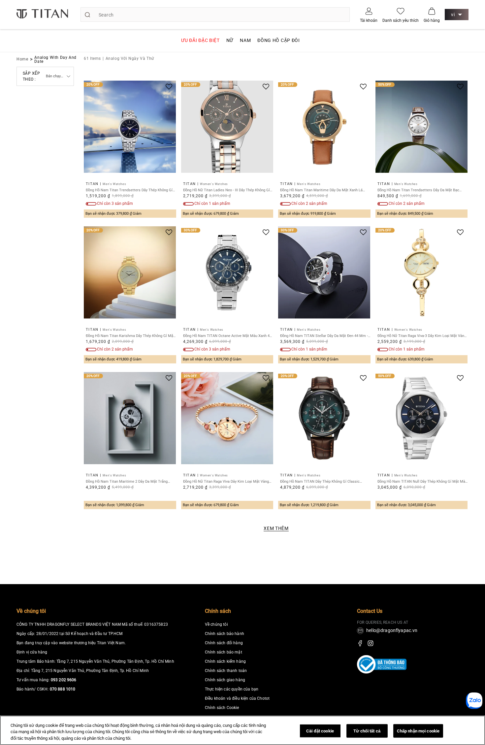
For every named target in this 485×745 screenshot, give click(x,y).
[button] (432, 11)
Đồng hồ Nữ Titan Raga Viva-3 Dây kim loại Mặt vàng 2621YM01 (421, 336)
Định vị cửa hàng (32, 652)
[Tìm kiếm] (87, 14)
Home (22, 59)
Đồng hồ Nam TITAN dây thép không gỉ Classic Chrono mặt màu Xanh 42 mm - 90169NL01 (320, 481)
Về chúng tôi (31, 611)
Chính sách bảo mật (223, 652)
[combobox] (215, 14)
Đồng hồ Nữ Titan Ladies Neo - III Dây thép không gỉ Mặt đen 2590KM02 (226, 190)
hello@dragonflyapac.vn (392, 630)
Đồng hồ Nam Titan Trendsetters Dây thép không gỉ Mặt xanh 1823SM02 (129, 190)
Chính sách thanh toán (226, 670)
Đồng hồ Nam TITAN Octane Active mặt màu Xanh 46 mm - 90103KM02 (227, 336)
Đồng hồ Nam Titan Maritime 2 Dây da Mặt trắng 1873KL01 (127, 481)
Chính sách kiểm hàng (225, 661)
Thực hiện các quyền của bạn (231, 689)
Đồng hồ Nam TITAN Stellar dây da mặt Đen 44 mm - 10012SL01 (324, 336)
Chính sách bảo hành (224, 633)
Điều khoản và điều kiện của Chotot (237, 698)
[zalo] (474, 706)
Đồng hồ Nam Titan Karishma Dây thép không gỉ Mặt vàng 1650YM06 (130, 336)
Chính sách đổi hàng (224, 643)
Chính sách (218, 611)
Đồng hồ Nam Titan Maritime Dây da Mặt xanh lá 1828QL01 (321, 190)
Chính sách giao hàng (225, 680)
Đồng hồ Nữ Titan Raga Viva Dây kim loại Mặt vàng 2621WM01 (226, 481)
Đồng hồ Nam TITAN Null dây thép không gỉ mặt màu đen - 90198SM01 (422, 481)
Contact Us (369, 611)
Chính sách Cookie (222, 707)
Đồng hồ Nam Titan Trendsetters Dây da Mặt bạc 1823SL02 (418, 190)
